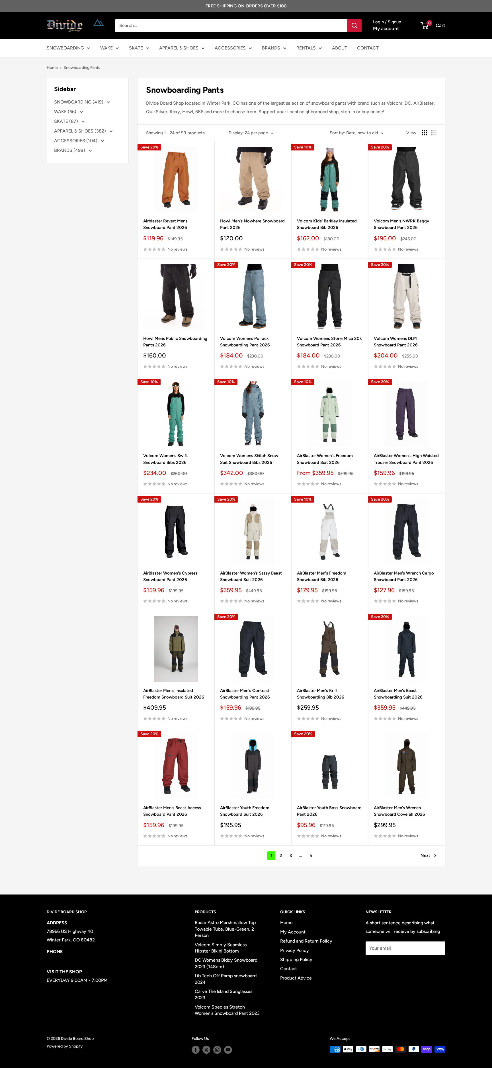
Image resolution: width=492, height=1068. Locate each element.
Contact (288, 968)
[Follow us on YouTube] (228, 1050)
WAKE (106, 48)
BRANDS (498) (70, 150)
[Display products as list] (433, 132)
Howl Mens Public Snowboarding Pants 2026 (175, 342)
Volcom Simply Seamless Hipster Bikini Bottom (221, 948)
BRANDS (271, 48)
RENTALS (306, 48)
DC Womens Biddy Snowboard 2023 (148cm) (226, 963)
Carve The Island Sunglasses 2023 (223, 994)
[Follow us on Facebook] (196, 1050)
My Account (293, 932)
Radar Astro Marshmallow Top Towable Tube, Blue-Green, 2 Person (225, 929)
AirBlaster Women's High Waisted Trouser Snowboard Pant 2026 (406, 459)
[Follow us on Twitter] (206, 1050)
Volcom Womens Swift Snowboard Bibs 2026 (165, 459)
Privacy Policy (294, 950)
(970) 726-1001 (63, 960)
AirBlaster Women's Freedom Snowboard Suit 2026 (325, 459)
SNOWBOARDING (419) (79, 102)
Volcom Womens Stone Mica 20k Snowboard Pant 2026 (329, 342)
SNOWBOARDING (65, 48)
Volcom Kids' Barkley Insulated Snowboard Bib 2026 (327, 224)
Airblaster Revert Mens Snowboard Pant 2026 (165, 224)
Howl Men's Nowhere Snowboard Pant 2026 (252, 224)
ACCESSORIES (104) (76, 140)
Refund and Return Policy (306, 941)
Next (425, 855)
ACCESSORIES (230, 48)
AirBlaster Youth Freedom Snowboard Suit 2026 (244, 811)
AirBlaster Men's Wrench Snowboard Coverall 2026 (399, 811)
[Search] (354, 25)
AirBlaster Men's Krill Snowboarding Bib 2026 (320, 694)
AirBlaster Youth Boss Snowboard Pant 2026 (329, 811)
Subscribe (384, 965)
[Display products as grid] (424, 132)
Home (52, 67)
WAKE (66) (65, 111)
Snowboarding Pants (81, 67)
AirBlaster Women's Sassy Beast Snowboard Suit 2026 (251, 576)
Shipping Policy (296, 959)
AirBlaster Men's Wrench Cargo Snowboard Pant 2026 (404, 576)
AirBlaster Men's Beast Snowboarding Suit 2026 (398, 694)
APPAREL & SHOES (178, 48)
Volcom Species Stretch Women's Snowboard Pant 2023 (227, 1010)
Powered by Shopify (65, 1046)
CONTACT (368, 48)
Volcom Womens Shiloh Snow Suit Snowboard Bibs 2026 (249, 459)
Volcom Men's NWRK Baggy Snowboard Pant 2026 (401, 224)
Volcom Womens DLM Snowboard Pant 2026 (396, 342)
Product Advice (296, 978)
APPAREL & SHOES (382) (80, 131)
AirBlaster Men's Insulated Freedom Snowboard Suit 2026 (173, 694)
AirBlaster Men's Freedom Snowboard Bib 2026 (321, 576)
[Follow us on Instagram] (217, 1050)
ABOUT (339, 48)
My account (386, 28)
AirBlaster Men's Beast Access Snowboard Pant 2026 (172, 811)
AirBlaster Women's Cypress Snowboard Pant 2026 (170, 576)
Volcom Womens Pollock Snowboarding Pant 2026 (245, 342)
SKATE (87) (66, 121)
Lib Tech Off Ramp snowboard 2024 (226, 979)
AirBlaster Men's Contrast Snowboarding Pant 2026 (245, 694)
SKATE (136, 48)
